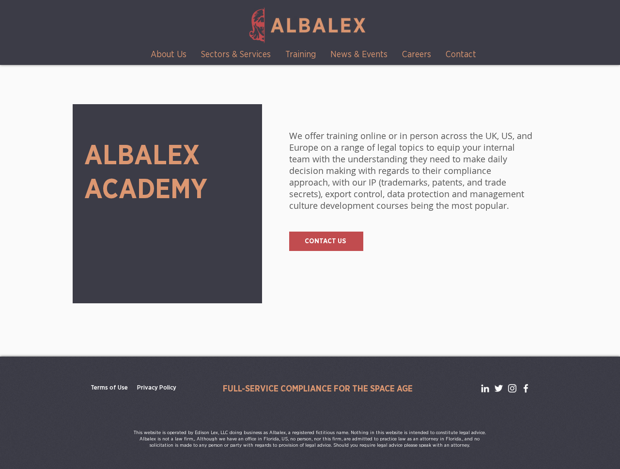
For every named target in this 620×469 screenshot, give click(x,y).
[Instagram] (512, 388)
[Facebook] (525, 388)
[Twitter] (498, 388)
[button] (168, 55)
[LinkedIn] (485, 388)
